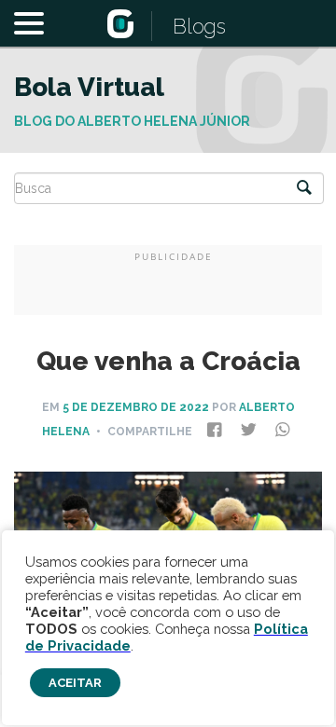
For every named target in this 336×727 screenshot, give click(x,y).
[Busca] (304, 189)
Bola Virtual (89, 87)
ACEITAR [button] (75, 683)
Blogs (199, 26)
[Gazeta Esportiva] (120, 25)
